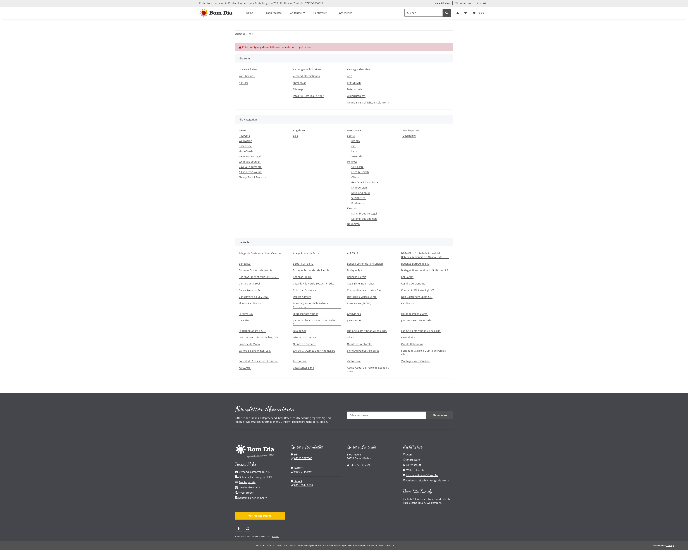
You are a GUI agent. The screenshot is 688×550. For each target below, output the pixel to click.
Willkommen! (434, 503)
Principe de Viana (249, 344)
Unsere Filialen (441, 3)
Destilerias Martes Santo (361, 296)
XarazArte (244, 367)
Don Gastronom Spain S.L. (416, 296)
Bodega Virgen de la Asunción (365, 263)
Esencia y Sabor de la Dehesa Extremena (310, 305)
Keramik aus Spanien (364, 218)
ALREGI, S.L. (354, 253)
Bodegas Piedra (302, 277)
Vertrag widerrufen (358, 69)
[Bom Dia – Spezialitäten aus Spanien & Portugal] (216, 13)
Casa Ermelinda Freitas (361, 283)
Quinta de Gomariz (304, 344)
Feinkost (352, 161)
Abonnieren (440, 415)
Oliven (355, 177)
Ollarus (351, 337)
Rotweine (244, 135)
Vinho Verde (246, 151)
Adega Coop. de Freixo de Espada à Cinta (368, 369)
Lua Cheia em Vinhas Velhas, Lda (420, 330)
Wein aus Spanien (250, 161)
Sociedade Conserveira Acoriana (258, 361)
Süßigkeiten (358, 198)
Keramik (352, 208)
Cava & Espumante (250, 166)
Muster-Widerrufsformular (422, 475)
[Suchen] (447, 13)
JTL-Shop (669, 545)
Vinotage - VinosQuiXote (415, 361)
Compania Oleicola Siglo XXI (417, 290)
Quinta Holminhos (412, 344)
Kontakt (481, 3)
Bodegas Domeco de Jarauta (256, 270)
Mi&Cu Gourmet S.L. (305, 337)
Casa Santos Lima (303, 367)
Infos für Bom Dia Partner (308, 96)
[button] (458, 13)
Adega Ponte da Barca (306, 253)
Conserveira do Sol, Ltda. (253, 296)
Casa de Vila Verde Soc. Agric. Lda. (313, 283)
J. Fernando (354, 320)
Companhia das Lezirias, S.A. (364, 290)
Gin (353, 146)
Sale (295, 135)
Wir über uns (463, 3)
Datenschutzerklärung (297, 418)
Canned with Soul (249, 283)
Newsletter (299, 82)
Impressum (354, 82)
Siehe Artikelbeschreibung (363, 350)
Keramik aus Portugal (364, 213)
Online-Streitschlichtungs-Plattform (427, 480)
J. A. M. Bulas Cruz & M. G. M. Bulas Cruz (314, 322)
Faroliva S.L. (408, 303)
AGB (349, 76)
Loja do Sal (299, 330)
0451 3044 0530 (303, 485)
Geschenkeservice (249, 487)
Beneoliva (244, 263)
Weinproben (246, 492)
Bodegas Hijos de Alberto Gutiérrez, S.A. (425, 270)
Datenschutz (354, 89)
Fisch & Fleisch (360, 172)
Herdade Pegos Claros (414, 313)
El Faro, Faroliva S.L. (250, 303)
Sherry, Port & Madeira (252, 177)
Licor (354, 151)
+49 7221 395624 (359, 465)
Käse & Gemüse (360, 192)
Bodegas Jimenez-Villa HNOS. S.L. (259, 277)
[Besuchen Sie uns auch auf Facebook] (238, 528)
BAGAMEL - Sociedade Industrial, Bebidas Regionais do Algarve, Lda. (422, 255)
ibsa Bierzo (245, 320)
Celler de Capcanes (304, 290)
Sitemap (298, 89)
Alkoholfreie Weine (250, 172)
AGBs (409, 454)
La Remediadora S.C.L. (252, 330)
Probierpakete (411, 130)
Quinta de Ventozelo (359, 344)
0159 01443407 (303, 471)
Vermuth (356, 156)
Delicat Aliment (302, 296)
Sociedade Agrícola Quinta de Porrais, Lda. (423, 352)
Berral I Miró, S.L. (303, 263)
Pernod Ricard (409, 337)
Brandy (355, 141)
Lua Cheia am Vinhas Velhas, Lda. (367, 330)
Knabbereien (359, 187)
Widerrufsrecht (356, 96)
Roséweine (245, 146)
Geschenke (409, 135)
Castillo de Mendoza (413, 283)
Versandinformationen (306, 76)
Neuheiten (353, 224)
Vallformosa (354, 361)
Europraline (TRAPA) (359, 303)
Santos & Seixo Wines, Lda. (255, 350)
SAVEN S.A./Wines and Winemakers (314, 350)
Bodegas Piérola (356, 277)
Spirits (351, 135)
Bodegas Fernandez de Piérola (311, 270)
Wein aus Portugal (250, 156)
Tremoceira (300, 361)
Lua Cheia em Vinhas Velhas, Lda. (259, 337)
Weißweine (245, 141)
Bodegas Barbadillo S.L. (415, 263)
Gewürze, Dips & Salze (364, 182)
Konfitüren (357, 203)
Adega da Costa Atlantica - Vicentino (260, 253)
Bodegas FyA (354, 270)
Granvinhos (354, 313)
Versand (275, 536)
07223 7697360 (303, 458)
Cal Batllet (407, 277)
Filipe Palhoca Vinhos (305, 313)
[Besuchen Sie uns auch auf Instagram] (247, 528)
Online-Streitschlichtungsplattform (368, 102)
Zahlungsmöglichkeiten (307, 69)
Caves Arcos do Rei (250, 290)
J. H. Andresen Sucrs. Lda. (416, 320)
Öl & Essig (357, 166)
